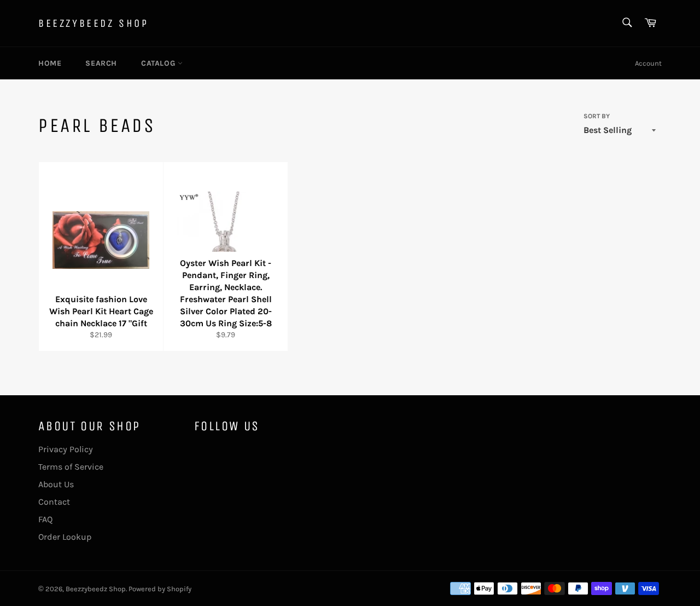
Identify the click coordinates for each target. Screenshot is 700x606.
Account (648, 63)
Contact (54, 502)
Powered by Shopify (160, 589)
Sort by (597, 116)
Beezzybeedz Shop (93, 23)
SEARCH (101, 63)
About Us (56, 484)
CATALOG (159, 63)
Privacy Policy (65, 449)
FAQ (45, 519)
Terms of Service (70, 466)
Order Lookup (65, 537)
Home (49, 63)
